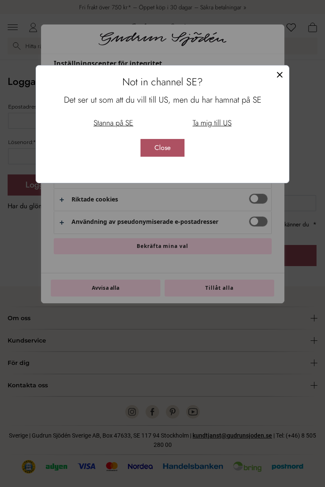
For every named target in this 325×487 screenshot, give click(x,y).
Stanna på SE (113, 122)
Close (162, 147)
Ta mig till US (212, 122)
